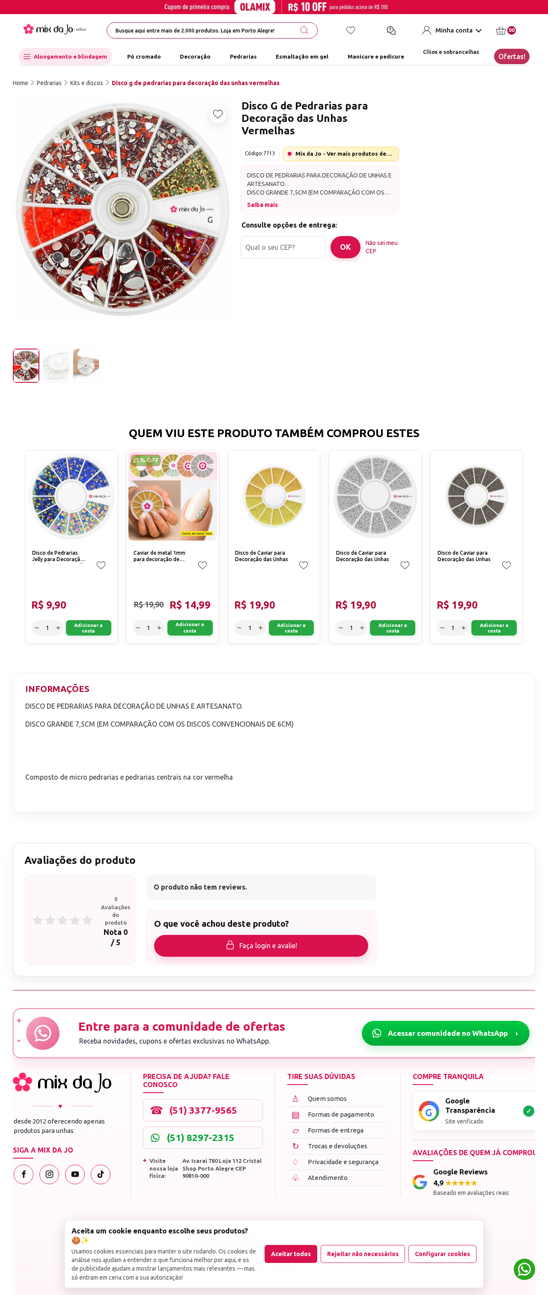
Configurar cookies (442, 1254)
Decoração (195, 56)
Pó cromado (144, 56)
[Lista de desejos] (350, 30)
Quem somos (319, 1098)
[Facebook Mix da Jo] (23, 1174)
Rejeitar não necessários (363, 1254)
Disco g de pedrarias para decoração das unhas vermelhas (196, 83)
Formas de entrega (328, 1130)
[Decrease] (420, 178)
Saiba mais (262, 204)
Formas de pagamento (333, 1114)
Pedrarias (243, 56)
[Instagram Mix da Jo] (49, 1174)
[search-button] (304, 30)
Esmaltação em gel (302, 56)
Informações (57, 689)
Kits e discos (86, 83)
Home (20, 83)
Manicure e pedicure (376, 56)
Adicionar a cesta (496, 178)
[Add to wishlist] (217, 114)
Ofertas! (511, 56)
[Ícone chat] (391, 30)
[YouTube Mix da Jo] (75, 1174)
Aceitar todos (291, 1254)
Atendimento (320, 1178)
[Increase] (450, 178)
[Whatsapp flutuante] (524, 1270)
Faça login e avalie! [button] (268, 945)
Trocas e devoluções (330, 1146)
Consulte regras (451, 217)
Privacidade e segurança (335, 1162)
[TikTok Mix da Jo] (100, 1174)
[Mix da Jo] (62, 1083)
